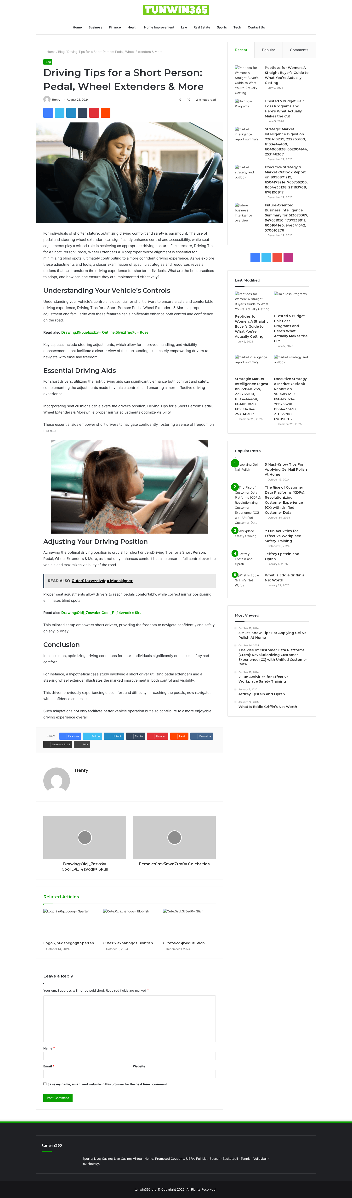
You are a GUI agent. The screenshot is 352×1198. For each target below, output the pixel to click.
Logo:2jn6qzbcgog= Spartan (68, 943)
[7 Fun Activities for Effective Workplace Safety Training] (248, 538)
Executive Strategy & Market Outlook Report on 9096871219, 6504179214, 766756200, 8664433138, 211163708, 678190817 (290, 399)
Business (95, 27)
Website (139, 1066)
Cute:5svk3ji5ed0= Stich (184, 943)
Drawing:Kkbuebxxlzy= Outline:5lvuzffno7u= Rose (104, 332)
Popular (268, 50)
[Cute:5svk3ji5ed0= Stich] (189, 924)
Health (132, 27)
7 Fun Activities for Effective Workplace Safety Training (283, 536)
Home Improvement (159, 27)
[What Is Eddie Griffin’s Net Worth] (248, 582)
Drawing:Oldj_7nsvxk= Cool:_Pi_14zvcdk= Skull (102, 612)
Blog (61, 52)
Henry (56, 99)
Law (184, 27)
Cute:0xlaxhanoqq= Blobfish (128, 943)
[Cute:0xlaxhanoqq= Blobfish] (129, 924)
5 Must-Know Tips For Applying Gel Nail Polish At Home (286, 469)
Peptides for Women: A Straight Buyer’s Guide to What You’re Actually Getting (251, 326)
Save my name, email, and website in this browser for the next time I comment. (107, 1084)
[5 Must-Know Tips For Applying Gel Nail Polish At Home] (248, 471)
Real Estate (202, 27)
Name (49, 1048)
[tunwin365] (176, 10)
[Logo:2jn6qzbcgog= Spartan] (69, 924)
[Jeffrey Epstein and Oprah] (248, 560)
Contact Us (256, 27)
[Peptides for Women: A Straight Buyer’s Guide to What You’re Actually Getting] (248, 80)
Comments (299, 50)
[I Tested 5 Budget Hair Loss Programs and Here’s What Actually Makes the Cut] (248, 108)
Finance (115, 27)
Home (77, 27)
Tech (237, 27)
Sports (222, 27)
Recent (241, 50)
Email (48, 1066)
